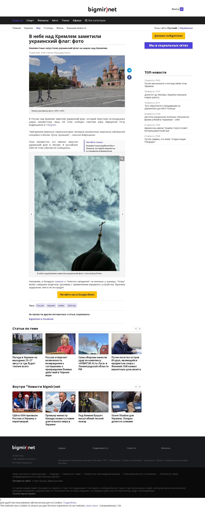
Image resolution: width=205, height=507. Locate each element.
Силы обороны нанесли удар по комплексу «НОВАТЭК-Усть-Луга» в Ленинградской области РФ (93, 363)
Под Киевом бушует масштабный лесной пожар (91, 418)
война (61, 305)
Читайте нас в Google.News (77, 294)
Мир (38, 27)
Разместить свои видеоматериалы (102, 473)
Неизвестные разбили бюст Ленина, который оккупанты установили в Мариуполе (100, 148)
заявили (59, 281)
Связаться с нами (72, 473)
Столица (48, 27)
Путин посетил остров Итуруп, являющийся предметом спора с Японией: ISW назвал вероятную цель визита (126, 363)
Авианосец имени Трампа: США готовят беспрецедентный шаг (166, 129)
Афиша (77, 20)
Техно (65, 20)
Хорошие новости (76, 27)
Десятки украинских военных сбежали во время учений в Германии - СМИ (167, 118)
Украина (28, 27)
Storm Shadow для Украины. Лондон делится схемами (123, 418)
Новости (17, 20)
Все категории (97, 20)
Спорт (30, 20)
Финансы (43, 20)
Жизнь (59, 27)
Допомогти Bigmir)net (168, 35)
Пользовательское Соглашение (140, 473)
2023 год (71, 305)
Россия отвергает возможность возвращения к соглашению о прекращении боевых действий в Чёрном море (58, 366)
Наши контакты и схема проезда (29, 473)
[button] (31, 214)
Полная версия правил (24, 493)
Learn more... (92, 505)
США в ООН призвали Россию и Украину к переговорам (25, 418)
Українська (186, 27)
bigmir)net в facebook (41, 319)
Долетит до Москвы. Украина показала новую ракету (165, 96)
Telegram (51, 124)
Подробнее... (70, 502)
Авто (55, 20)
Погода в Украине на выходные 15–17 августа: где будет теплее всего (24, 362)
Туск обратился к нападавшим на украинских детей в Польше (162, 107)
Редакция (54, 473)
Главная (16, 27)
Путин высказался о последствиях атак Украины (166, 85)
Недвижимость (100, 448)
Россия (40, 305)
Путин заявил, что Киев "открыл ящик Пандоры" (165, 140)
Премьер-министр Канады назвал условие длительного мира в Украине (59, 420)
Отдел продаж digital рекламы (47, 480)
